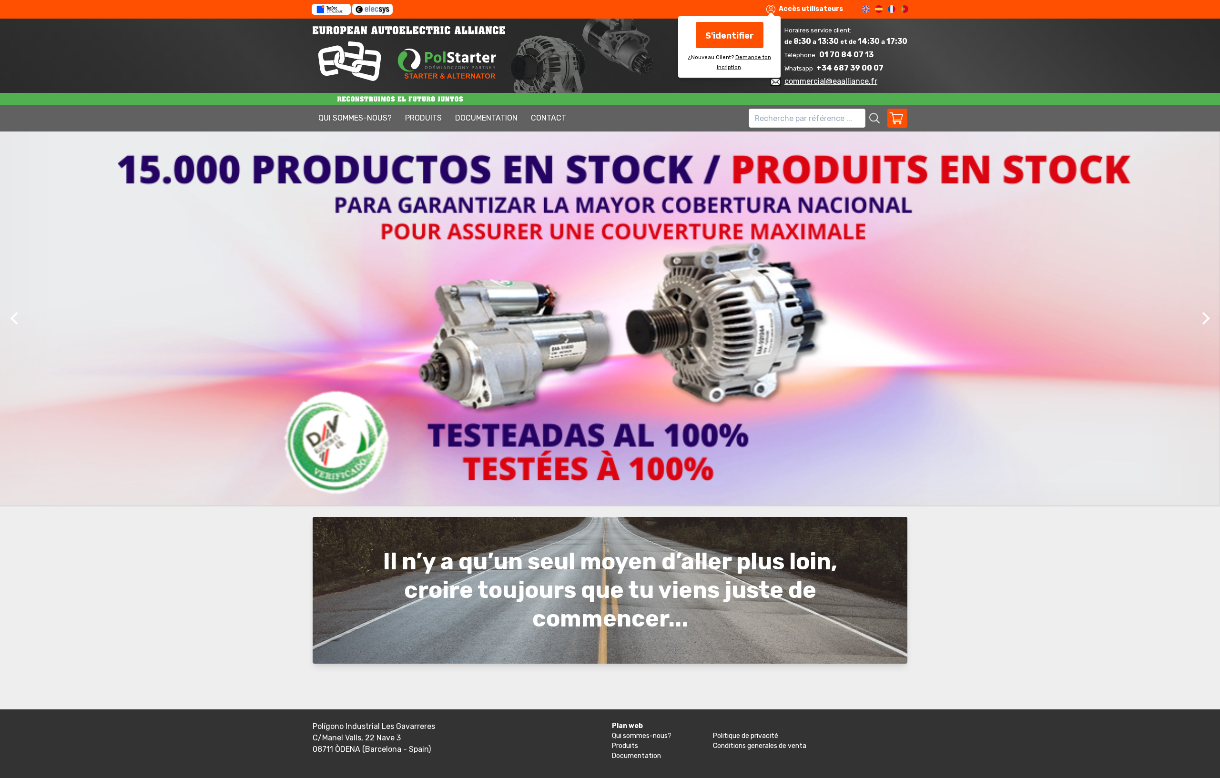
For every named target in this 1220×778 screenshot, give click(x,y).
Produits (423, 117)
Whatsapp (799, 68)
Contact (548, 117)
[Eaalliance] (537, 53)
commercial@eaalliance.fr (830, 81)
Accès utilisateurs (810, 9)
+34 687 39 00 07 (850, 67)
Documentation (486, 117)
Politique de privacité (745, 736)
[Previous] (15, 318)
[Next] (1204, 318)
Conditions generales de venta (759, 746)
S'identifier (729, 35)
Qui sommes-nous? (355, 117)
